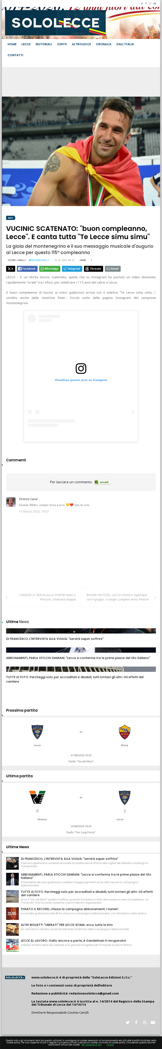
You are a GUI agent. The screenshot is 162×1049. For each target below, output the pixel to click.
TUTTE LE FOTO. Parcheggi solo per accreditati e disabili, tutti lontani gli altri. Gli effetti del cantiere (87, 893)
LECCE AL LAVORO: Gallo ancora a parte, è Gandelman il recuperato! (73, 941)
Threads (95, 268)
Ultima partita (19, 776)
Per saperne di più (92, 1044)
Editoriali (44, 44)
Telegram (73, 268)
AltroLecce (81, 44)
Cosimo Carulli (17, 260)
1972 (14, 654)
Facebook (28, 268)
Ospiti (62, 44)
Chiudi (110, 1044)
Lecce (26, 44)
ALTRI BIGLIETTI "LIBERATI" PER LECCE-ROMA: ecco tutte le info (67, 925)
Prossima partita (22, 710)
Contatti (15, 55)
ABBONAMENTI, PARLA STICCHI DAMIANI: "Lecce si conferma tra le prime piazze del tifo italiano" (78, 658)
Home (12, 44)
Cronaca (103, 44)
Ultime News (17, 846)
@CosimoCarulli (40, 260)
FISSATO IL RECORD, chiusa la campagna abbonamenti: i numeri (69, 909)
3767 (14, 673)
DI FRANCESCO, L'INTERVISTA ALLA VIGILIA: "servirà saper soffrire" (54, 639)
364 (13, 635)
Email (115, 268)
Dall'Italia (125, 44)
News (10, 218)
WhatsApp (51, 268)
